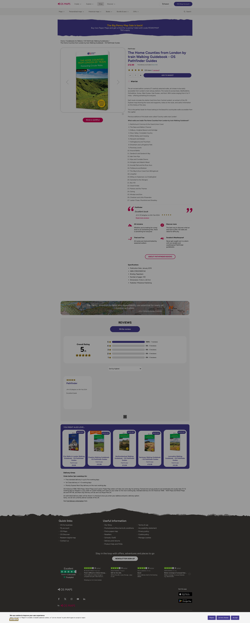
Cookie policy (14, 619)
